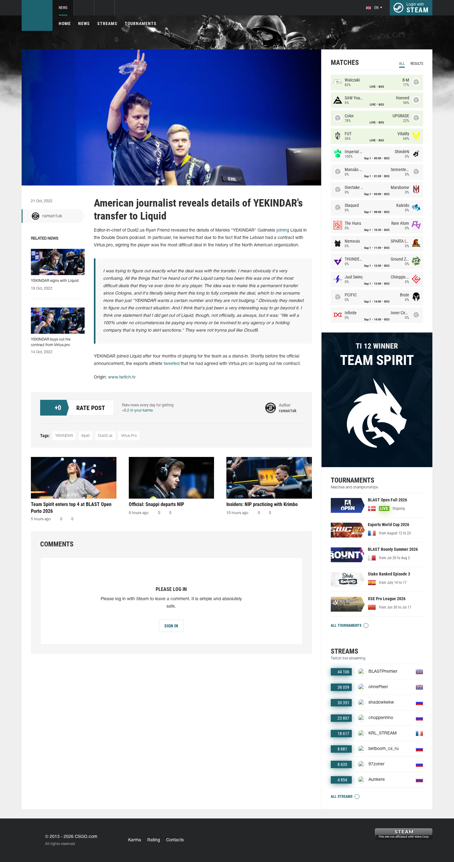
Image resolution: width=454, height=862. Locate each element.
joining (282, 230)
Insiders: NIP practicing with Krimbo (262, 504)
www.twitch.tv (122, 377)
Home (65, 23)
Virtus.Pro (129, 435)
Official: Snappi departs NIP (156, 504)
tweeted (171, 364)
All (402, 63)
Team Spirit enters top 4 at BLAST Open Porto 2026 (71, 507)
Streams (107, 23)
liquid (86, 435)
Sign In (171, 625)
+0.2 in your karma (137, 410)
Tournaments (141, 23)
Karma (134, 840)
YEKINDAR (64, 435)
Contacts (175, 840)
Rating (153, 840)
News (63, 8)
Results (416, 63)
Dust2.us (105, 435)
